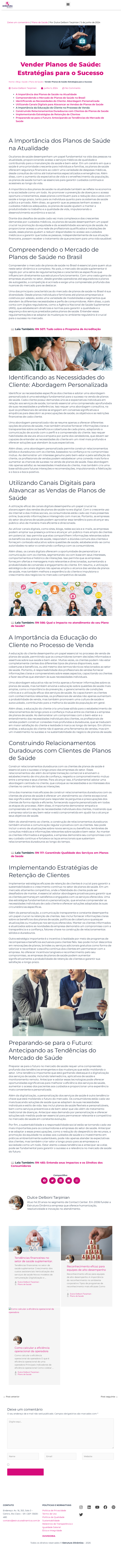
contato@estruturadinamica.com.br (21, 1520)
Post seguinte (109, 1396)
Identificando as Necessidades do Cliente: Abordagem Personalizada (57, 101)
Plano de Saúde (40, 22)
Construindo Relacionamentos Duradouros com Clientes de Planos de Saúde (62, 111)
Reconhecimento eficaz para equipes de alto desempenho (86, 1268)
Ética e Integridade (52, 1530)
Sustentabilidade (51, 1520)
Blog (18, 82)
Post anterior (11, 1396)
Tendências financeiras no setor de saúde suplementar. (34, 1259)
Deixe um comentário (18, 22)
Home (11, 82)
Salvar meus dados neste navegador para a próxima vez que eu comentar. (49, 1465)
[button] (68, 4)
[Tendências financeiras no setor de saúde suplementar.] (34, 1239)
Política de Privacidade (54, 1510)
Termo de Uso (49, 1514)
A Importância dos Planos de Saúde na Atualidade (46, 94)
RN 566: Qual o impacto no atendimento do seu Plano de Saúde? (60, 624)
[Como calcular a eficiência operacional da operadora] (34, 1324)
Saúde (24, 82)
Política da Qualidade (53, 1517)
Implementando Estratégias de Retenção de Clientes (48, 114)
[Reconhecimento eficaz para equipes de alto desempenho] (86, 1243)
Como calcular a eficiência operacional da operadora (32, 1349)
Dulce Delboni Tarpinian (28, 1282)
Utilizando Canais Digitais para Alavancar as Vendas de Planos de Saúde (59, 104)
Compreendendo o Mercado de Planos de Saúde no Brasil (50, 97)
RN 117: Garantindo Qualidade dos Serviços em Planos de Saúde (59, 854)
